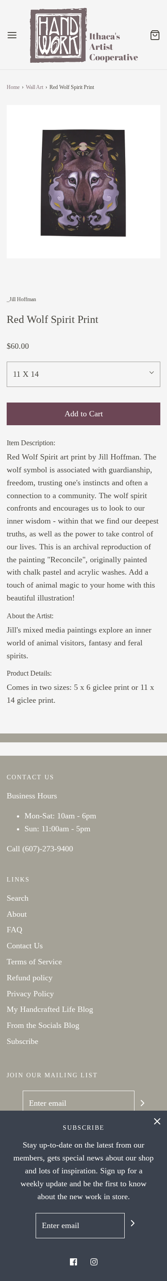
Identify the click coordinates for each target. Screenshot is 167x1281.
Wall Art (34, 87)
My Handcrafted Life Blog (50, 1009)
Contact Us (25, 945)
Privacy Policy (30, 993)
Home (13, 87)
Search (18, 898)
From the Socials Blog (43, 1025)
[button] (83, 181)
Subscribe (22, 1041)
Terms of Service (34, 961)
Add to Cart (84, 413)
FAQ (14, 929)
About (17, 914)
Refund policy (30, 977)
